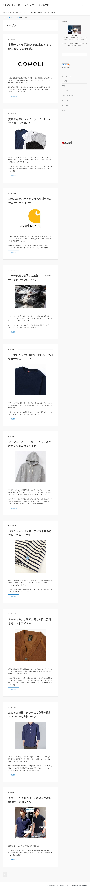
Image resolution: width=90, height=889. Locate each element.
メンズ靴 (46, 12)
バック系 (25, 12)
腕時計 (40, 12)
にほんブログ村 (66, 67)
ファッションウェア (8, 12)
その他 (53, 12)
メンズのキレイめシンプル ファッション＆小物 (26, 5)
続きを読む (14, 96)
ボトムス (18, 12)
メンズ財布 (33, 12)
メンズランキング (66, 145)
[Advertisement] (74, 127)
